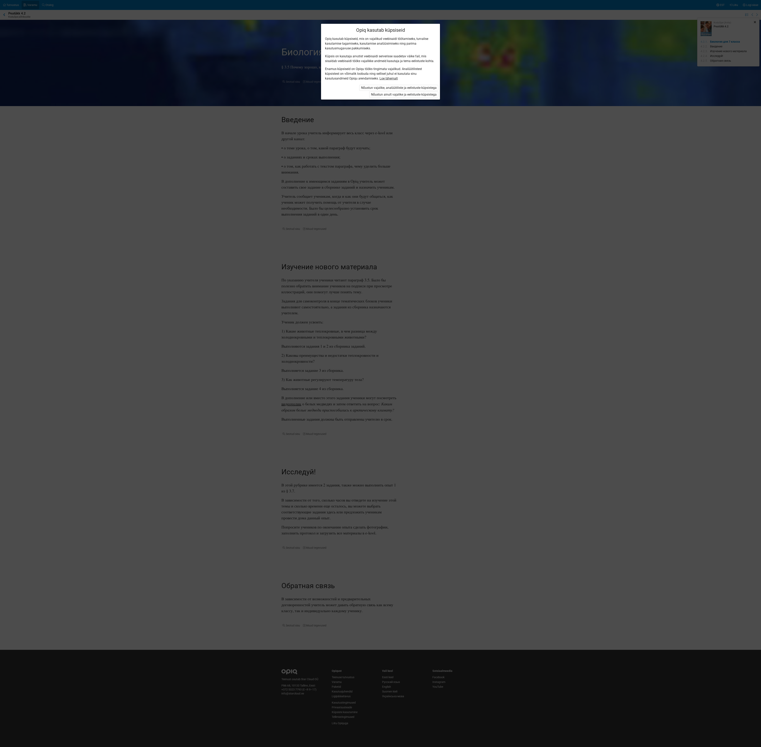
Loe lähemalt (389, 78)
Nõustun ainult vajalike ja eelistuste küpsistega (404, 94)
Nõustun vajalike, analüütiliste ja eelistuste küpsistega (399, 88)
